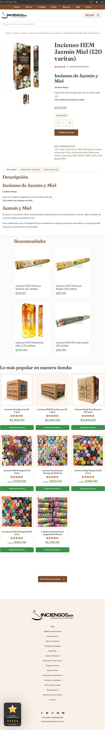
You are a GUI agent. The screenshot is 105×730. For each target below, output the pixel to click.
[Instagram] (102, 2)
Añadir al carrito (66, 132)
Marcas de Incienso (52, 641)
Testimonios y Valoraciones (52, 661)
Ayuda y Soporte (53, 690)
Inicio (8, 33)
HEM (31, 33)
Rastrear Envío (52, 670)
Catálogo (41, 7)
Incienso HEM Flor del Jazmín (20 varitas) (72, 344)
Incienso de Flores (62, 152)
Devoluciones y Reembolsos (52, 675)
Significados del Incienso (52, 631)
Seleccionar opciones (17, 427)
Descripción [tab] (11, 169)
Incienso (24, 33)
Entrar (88, 7)
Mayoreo (66, 7)
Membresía (52, 651)
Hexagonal (88, 149)
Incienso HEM (83, 155)
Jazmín (94, 155)
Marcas (29, 7)
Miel (100, 155)
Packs (54, 7)
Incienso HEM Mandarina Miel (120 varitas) (29, 344)
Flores (74, 149)
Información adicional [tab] (30, 169)
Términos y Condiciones (52, 680)
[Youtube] (63, 713)
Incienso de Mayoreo (52, 656)
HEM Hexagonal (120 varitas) (48, 33)
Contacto (52, 700)
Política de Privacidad (52, 685)
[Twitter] (96, 2)
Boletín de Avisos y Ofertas (52, 695)
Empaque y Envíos (52, 665)
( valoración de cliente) (78, 66)
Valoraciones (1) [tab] (50, 169)
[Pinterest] (58, 713)
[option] (26, 66)
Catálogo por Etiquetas (52, 646)
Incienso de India (79, 152)
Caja (68, 149)
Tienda (17, 7)
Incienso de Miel (68, 155)
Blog (78, 7)
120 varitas (59, 149)
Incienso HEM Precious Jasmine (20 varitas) (28, 287)
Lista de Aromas (52, 636)
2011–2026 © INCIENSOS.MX (52, 717)
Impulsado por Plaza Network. (52, 721)
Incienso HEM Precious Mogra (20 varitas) (69, 287)
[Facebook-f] (91, 2)
